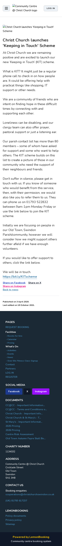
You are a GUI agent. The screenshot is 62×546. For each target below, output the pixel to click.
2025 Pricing (13, 426)
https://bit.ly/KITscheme (20, 277)
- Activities (11, 350)
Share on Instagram (14, 286)
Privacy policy (14, 520)
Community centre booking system (31, 541)
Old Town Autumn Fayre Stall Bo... (25, 438)
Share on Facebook (14, 282)
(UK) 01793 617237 (16, 500)
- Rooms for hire (14, 336)
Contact (10, 364)
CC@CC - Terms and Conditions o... (26, 409)
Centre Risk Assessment (20, 434)
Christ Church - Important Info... (24, 413)
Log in (51, 8)
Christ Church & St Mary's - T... (23, 417)
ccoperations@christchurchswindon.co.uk (30, 494)
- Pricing (10, 342)
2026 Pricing (13, 430)
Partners (11, 368)
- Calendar (11, 339)
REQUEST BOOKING (17, 327)
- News (9, 357)
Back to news (10, 289)
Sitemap (10, 524)
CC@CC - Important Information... (25, 405)
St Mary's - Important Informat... (24, 421)
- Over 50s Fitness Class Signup (22, 360)
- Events (10, 353)
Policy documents (16, 515)
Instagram (41, 391)
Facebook (14, 391)
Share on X (34, 282)
